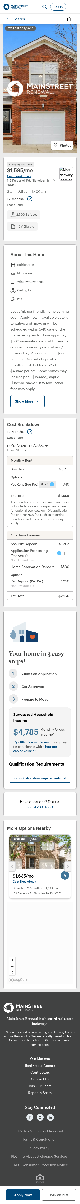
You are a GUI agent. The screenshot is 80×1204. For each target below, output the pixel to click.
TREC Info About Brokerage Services (38, 1156)
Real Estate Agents (40, 1065)
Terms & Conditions (38, 1139)
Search (19, 19)
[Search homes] (44, 6)
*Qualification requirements (33, 742)
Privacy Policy (38, 1148)
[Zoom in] (12, 960)
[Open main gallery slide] (40, 88)
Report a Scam (40, 1093)
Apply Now (23, 1195)
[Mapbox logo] (17, 980)
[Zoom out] (12, 966)
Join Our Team (40, 1086)
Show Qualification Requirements (37, 778)
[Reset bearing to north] (12, 972)
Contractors (40, 1072)
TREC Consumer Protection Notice (40, 1165)
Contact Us (40, 1079)
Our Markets (40, 1059)
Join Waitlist (58, 1195)
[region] (40, 943)
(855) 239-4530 (40, 807)
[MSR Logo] (40, 1008)
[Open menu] (72, 6)
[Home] (15, 7)
